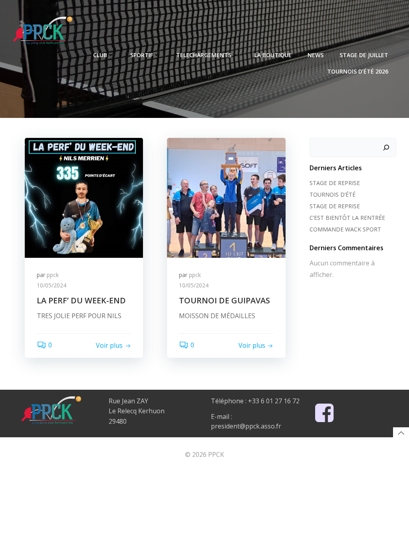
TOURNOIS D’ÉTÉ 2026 (357, 71)
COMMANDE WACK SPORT (345, 229)
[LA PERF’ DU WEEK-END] (84, 197)
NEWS (316, 55)
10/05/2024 (51, 285)
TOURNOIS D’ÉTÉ (332, 194)
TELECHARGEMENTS (203, 55)
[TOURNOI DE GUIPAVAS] (226, 197)
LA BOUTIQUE (273, 55)
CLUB (100, 55)
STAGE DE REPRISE (335, 183)
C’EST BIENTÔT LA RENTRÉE (347, 217)
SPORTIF (141, 55)
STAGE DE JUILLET (364, 55)
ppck (53, 275)
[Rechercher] (386, 147)
